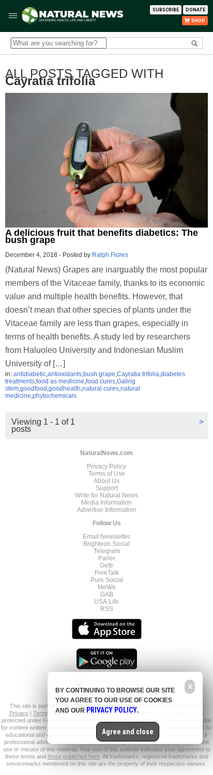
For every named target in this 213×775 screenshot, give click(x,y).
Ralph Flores (110, 255)
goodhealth (65, 388)
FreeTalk (107, 572)
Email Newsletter (106, 536)
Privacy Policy (106, 466)
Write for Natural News (106, 495)
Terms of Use (106, 473)
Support (107, 488)
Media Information (106, 502)
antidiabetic (29, 374)
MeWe (107, 587)
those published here (74, 756)
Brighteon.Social (106, 543)
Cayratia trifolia (138, 374)
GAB (106, 594)
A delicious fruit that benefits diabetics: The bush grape (101, 236)
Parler (106, 558)
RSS (106, 608)
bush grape (99, 374)
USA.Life (106, 601)
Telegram (107, 551)
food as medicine (60, 381)
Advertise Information (106, 509)
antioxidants (65, 374)
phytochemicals (55, 395)
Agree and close (128, 732)
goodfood (33, 388)
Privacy (18, 713)
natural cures (100, 388)
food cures (100, 381)
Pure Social (106, 580)
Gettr (106, 565)
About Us (106, 481)
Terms (41, 713)
